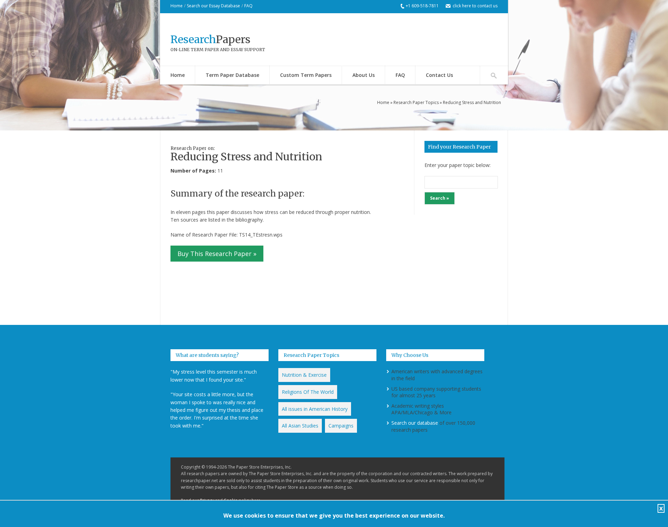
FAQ (248, 6)
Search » (439, 198)
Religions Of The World (308, 392)
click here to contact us (475, 6)
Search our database (414, 423)
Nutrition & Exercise (304, 375)
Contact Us (439, 75)
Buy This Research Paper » (216, 253)
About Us (363, 75)
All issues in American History (315, 409)
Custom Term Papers (306, 75)
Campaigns (340, 425)
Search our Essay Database (213, 6)
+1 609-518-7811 (422, 6)
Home (176, 6)
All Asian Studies (300, 425)
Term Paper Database (232, 75)
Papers (210, 39)
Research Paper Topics (416, 102)
